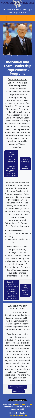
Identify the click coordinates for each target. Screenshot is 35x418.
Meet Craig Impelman (17, 387)
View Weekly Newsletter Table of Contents (25, 290)
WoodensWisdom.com (23, 404)
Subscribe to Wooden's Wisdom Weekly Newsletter (12, 290)
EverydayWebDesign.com (17, 415)
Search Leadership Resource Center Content (25, 164)
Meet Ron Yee (18, 391)
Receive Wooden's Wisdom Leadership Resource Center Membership (11, 163)
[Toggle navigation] (4, 18)
